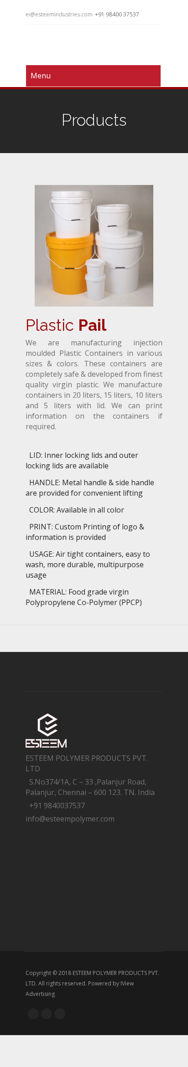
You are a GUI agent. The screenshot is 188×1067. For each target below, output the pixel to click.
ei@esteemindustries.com (59, 14)
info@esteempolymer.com (70, 819)
